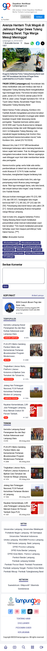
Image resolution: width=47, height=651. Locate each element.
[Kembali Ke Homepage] (5, 647)
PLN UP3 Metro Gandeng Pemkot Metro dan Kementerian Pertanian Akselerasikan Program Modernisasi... (15, 350)
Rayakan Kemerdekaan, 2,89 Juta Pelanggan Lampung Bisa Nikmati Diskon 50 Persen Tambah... (16, 409)
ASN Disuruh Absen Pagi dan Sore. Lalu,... (28, 303)
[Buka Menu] (32, 647)
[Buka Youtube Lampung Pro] (36, 611)
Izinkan (39, 16)
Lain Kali (25, 16)
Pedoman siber (23, 628)
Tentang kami (23, 618)
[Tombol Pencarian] (23, 647)
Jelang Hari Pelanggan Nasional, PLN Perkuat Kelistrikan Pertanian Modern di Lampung (13, 390)
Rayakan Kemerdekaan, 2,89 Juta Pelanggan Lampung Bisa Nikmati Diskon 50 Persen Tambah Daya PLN (17, 507)
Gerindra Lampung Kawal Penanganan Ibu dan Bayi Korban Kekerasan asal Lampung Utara (14, 329)
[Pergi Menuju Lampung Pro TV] (41, 647)
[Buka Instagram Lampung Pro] (17, 611)
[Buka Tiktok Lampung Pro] (29, 611)
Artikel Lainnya (37, 295)
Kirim (6, 286)
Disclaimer (23, 623)
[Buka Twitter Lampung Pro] (23, 611)
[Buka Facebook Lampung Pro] (10, 611)
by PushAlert (5, 19)
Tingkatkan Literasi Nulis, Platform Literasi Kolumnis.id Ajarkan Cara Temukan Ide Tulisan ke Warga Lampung (16, 472)
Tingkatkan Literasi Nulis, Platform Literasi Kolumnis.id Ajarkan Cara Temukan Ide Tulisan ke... (14, 371)
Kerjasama (23, 632)
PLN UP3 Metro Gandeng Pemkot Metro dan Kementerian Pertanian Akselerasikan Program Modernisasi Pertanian (15, 453)
